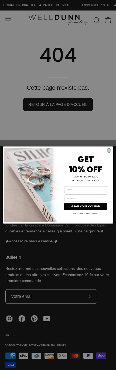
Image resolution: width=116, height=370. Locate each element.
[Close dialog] (109, 150)
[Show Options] (104, 198)
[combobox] (85, 198)
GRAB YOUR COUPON (85, 206)
